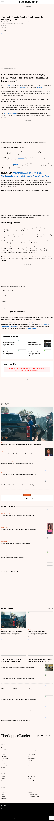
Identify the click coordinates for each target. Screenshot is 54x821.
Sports (3, 767)
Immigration (4, 527)
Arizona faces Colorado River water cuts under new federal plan (17, 515)
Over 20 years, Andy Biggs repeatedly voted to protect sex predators (19, 453)
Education (30, 752)
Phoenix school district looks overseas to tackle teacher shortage (18, 485)
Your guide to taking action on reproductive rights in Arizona (17, 463)
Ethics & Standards (5, 805)
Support (3, 808)
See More (50, 608)
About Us (3, 792)
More (3, 787)
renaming (21, 158)
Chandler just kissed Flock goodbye (10, 572)
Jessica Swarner (5, 26)
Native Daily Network (10, 113)
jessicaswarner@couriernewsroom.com (31, 323)
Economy (3, 752)
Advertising (4, 798)
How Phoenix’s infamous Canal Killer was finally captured (34, 353)
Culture (3, 776)
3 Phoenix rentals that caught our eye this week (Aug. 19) (15, 720)
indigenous (22, 87)
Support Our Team (33, 794)
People (3, 780)
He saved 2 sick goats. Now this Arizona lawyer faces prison (21, 444)
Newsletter (31, 792)
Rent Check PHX (31, 328)
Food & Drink (31, 776)
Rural (29, 765)
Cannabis (30, 747)
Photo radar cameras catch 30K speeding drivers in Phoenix (8, 353)
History (3, 778)
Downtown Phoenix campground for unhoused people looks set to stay (34, 343)
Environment (31, 754)
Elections (3, 754)
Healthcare (4, 756)
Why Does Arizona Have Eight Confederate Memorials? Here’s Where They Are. (25, 174)
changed (15, 164)
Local (3, 773)
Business (3, 747)
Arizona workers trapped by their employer (12, 557)
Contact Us (4, 796)
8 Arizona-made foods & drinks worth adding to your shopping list (18, 689)
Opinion (30, 790)
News (3, 303)
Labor (2, 760)
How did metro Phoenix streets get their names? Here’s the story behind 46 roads (9, 343)
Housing (30, 756)
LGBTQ (30, 760)
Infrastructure (5, 513)
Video (2, 790)
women (39, 87)
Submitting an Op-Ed (33, 796)
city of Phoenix (9, 85)
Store (2, 794)
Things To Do (31, 780)
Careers (3, 811)
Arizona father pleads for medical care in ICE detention (15, 543)
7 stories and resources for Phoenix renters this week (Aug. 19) (17, 710)
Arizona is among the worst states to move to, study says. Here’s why (19, 474)
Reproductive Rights (7, 461)
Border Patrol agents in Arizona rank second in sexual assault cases (18, 529)
